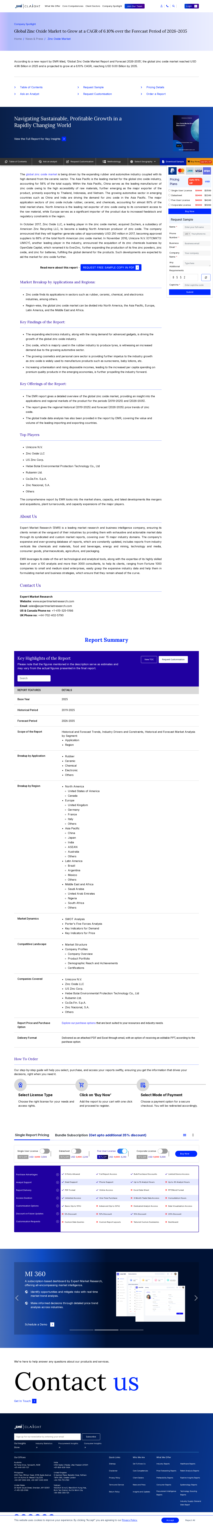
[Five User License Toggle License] (122, 1151)
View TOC (149, 659)
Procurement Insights (68, 1443)
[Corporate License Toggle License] (163, 1151)
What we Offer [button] (52, 6)
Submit (189, 292)
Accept (170, 1520)
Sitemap (112, 1464)
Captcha (174, 284)
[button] (161, 6)
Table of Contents (29, 87)
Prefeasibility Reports (164, 1478)
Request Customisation (95, 94)
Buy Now (184, 1153)
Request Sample (91, 87)
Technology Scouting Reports (188, 1493)
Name (173, 226)
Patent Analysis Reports (189, 1471)
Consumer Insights (93, 1443)
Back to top (8, 1512)
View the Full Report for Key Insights (37, 138)
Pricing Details (153, 87)
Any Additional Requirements (176, 266)
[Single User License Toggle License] (45, 1151)
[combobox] (187, 234)
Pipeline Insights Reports (190, 1478)
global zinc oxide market (41, 174)
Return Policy (114, 1492)
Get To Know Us (139, 1464)
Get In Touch (22, 1401)
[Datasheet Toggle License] (76, 1151)
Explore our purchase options (79, 1023)
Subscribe (91, 1436)
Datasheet (176, 195)
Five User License (180, 200)
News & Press (34, 38)
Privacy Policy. (129, 1520)
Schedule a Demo (37, 1324)
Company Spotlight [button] (112, 6)
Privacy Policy (114, 1478)
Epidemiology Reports (188, 1485)
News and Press (139, 1485)
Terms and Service (116, 1485)
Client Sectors (93, 6)
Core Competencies (72, 6)
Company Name (174, 254)
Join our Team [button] (134, 6)
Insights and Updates (141, 1492)
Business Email (174, 245)
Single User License (181, 190)
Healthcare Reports (187, 1464)
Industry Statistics (44, 1443)
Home (18, 38)
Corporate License (181, 205)
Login (189, 6)
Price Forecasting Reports (166, 1471)
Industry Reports (163, 1464)
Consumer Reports (163, 1485)
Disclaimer (113, 1471)
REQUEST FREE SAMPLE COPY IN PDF (108, 267)
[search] (173, 6)
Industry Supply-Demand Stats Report (190, 1503)
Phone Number (174, 235)
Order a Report (154, 94)
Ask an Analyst (27, 94)
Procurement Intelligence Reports (166, 1493)
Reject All (190, 1520)
